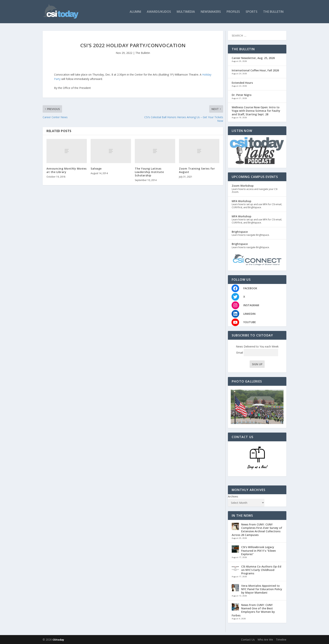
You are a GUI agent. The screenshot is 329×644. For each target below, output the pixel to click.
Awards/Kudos (159, 12)
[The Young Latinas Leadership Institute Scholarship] (155, 151)
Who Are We (265, 639)
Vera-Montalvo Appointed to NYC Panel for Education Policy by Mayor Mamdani (261, 589)
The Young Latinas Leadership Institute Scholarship (149, 172)
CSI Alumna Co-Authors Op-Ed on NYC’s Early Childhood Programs (261, 570)
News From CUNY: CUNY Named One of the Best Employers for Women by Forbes (253, 610)
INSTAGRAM (251, 305)
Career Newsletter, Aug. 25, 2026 (253, 58)
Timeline (281, 639)
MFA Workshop (241, 201)
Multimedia (186, 12)
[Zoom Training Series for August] (199, 151)
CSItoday (58, 639)
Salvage (96, 168)
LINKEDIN (249, 314)
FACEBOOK (250, 288)
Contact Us (248, 639)
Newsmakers (211, 12)
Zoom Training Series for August (197, 170)
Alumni (135, 12)
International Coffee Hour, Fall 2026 (255, 70)
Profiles (233, 12)
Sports (251, 12)
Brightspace (240, 232)
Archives (233, 496)
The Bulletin (273, 12)
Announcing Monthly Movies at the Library (66, 170)
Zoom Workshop (243, 185)
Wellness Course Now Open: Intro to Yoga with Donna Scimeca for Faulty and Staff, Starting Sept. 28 (256, 110)
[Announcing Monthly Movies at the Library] (66, 151)
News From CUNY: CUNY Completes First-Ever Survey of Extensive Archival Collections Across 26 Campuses (257, 530)
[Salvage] (111, 151)
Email (240, 352)
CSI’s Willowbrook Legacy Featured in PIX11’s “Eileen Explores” (258, 550)
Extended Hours (242, 82)
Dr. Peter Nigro (242, 95)
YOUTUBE (249, 322)
